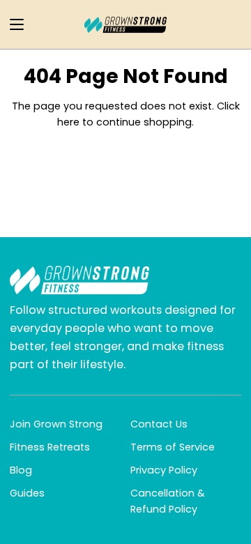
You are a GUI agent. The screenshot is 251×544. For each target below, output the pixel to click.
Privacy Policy (163, 470)
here (68, 122)
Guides (27, 493)
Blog (21, 470)
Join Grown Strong (56, 424)
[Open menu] (12, 24)
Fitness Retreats (50, 447)
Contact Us (159, 424)
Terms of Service (172, 447)
